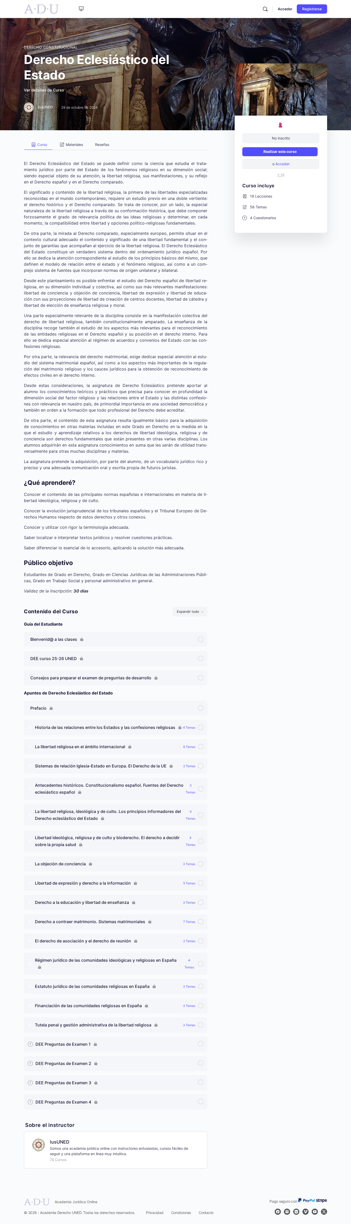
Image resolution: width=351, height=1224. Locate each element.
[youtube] (315, 1212)
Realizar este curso (280, 151)
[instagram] (287, 1212)
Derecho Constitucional (51, 47)
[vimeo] (305, 1212)
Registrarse (312, 9)
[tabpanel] (115, 372)
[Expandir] (30, 727)
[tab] (38, 144)
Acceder (285, 9)
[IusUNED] (38, 1144)
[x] (324, 1212)
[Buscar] (265, 9)
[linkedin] (296, 1212)
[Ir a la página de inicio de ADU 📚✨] (41, 8)
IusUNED (59, 1142)
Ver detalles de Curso (44, 90)
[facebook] (278, 1212)
